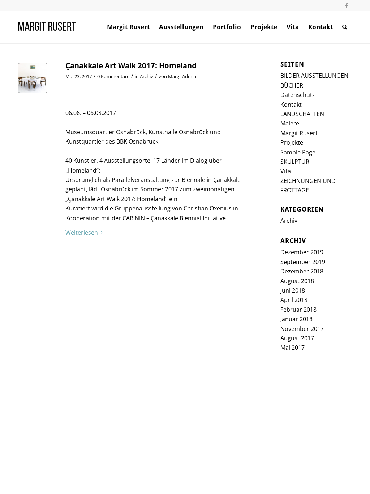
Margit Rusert (299, 133)
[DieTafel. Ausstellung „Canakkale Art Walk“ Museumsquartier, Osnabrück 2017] (32, 78)
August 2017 (297, 338)
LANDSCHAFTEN (302, 114)
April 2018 (293, 300)
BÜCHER (291, 85)
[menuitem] (128, 27)
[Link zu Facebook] (346, 5)
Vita (285, 171)
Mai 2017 (292, 348)
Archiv (146, 76)
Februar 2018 (298, 310)
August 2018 (297, 281)
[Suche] (344, 27)
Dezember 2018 (301, 271)
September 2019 (302, 262)
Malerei (290, 123)
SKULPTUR (294, 162)
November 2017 (302, 329)
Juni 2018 (292, 290)
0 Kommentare (113, 76)
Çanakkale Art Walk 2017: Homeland (131, 65)
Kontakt (291, 104)
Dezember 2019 (301, 252)
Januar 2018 (296, 319)
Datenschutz (297, 95)
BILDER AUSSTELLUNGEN (314, 76)
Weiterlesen (81, 233)
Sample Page (297, 152)
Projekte (291, 142)
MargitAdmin (182, 76)
